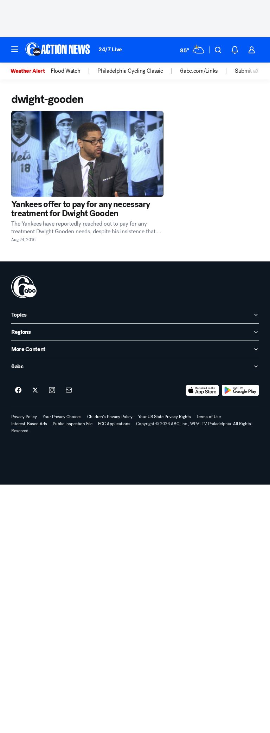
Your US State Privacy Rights (164, 417)
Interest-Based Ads (29, 424)
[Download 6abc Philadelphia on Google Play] (240, 390)
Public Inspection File (72, 424)
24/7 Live (110, 49)
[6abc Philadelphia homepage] (58, 50)
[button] (14, 49)
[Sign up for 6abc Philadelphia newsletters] (69, 390)
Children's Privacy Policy (110, 417)
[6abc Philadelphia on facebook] (18, 390)
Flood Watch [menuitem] (65, 71)
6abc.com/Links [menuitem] (199, 71)
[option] (31, 71)
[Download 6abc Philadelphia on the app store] (202, 390)
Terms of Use (209, 417)
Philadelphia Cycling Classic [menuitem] (130, 71)
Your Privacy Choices (62, 417)
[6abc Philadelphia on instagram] (52, 390)
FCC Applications (114, 424)
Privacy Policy (24, 417)
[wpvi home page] (24, 286)
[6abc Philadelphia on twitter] (35, 390)
